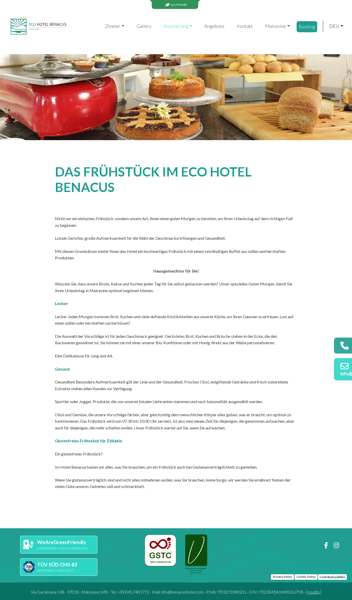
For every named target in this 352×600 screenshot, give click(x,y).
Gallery (144, 26)
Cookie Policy (306, 577)
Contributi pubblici (332, 577)
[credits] (313, 591)
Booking (307, 26)
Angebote (214, 26)
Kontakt (245, 26)
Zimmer (112, 26)
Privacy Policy (282, 577)
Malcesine (275, 26)
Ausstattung (176, 26)
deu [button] (334, 26)
